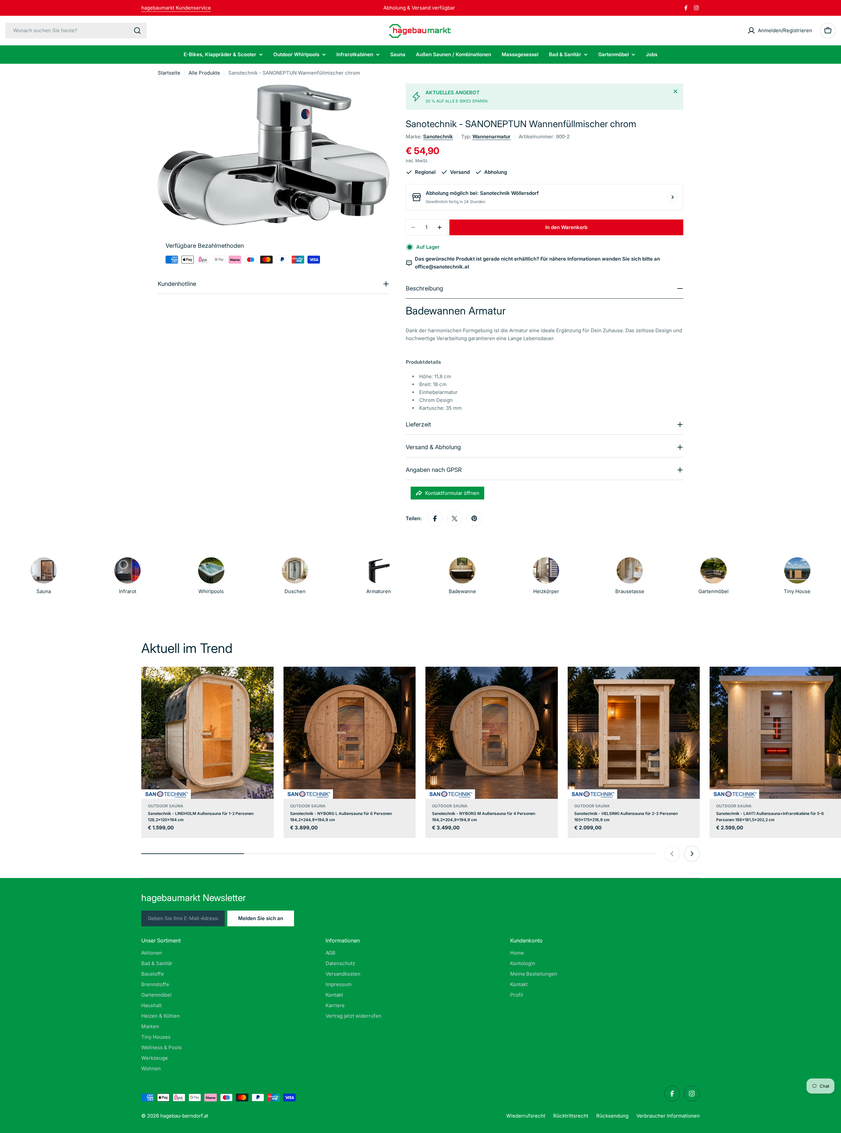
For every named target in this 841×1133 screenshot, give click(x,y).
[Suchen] (137, 31)
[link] (546, 577)
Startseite (169, 73)
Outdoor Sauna (165, 805)
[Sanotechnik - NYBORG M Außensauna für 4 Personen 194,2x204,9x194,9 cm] (491, 733)
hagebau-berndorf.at (184, 1116)
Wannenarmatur (491, 136)
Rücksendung (612, 1116)
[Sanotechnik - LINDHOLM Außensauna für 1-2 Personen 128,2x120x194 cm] (207, 733)
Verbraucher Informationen (668, 1116)
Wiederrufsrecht (525, 1116)
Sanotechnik (438, 136)
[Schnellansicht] (264, 681)
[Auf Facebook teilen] (435, 518)
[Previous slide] (672, 854)
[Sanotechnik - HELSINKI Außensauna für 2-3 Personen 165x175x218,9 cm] (634, 733)
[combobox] (76, 30)
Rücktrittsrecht (570, 1116)
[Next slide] (692, 854)
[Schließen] (675, 91)
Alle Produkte (204, 73)
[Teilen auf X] (455, 518)
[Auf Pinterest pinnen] (474, 518)
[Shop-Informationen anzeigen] (672, 197)
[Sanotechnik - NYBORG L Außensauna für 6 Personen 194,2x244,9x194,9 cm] (350, 733)
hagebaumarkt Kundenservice (176, 8)
